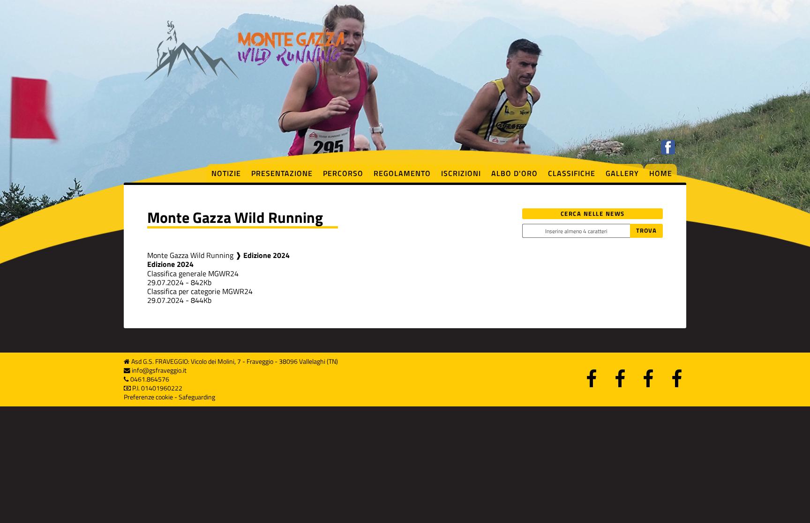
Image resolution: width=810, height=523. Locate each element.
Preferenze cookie (148, 397)
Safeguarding (197, 397)
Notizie (226, 173)
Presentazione (282, 173)
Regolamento (402, 173)
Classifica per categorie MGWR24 (200, 291)
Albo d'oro (514, 173)
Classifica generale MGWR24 (193, 273)
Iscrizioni (461, 173)
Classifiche (571, 173)
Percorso (343, 173)
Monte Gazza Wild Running (190, 255)
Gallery (622, 173)
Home (660, 173)
